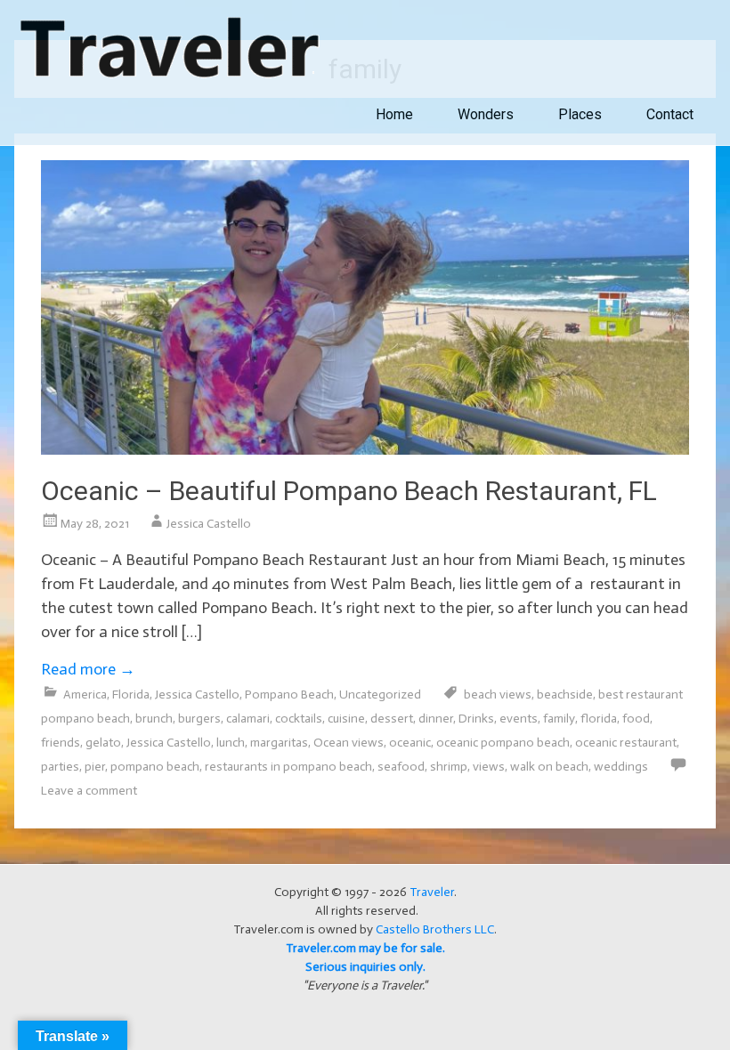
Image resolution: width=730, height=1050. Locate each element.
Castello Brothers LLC (435, 929)
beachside (565, 694)
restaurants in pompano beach (288, 766)
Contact (670, 114)
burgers (199, 718)
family (559, 718)
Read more (88, 669)
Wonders (486, 114)
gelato (103, 742)
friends (60, 742)
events (518, 718)
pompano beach (154, 766)
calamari (248, 718)
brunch (154, 718)
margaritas (279, 742)
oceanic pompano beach (503, 742)
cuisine (346, 718)
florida (598, 718)
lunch (230, 742)
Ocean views (348, 742)
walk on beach (549, 766)
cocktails (298, 718)
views (489, 766)
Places (580, 114)
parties (60, 766)
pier (95, 766)
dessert (391, 718)
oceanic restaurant (626, 742)
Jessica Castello (208, 523)
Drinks (476, 718)
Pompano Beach (289, 694)
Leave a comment (89, 790)
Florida (131, 694)
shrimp (448, 766)
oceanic (410, 742)
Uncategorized (380, 694)
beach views (497, 694)
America (85, 694)
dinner (435, 718)
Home (394, 114)
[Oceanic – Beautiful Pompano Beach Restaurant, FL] (364, 449)
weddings (621, 766)
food (636, 718)
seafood (401, 766)
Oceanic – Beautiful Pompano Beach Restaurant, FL (349, 490)
